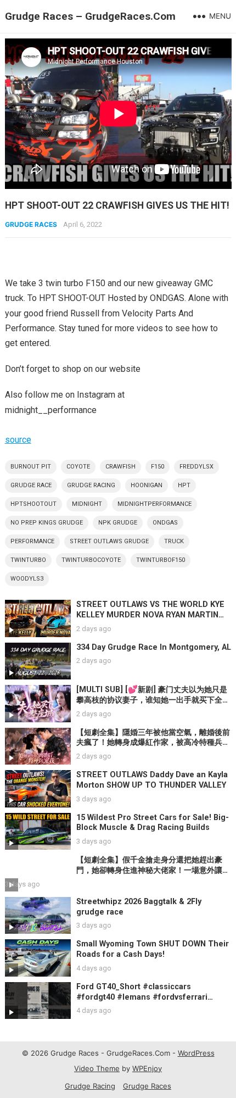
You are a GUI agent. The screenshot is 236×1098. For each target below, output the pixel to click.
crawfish (120, 466)
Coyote (78, 466)
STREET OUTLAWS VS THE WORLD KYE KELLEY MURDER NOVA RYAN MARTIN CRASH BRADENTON (150, 614)
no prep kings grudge (46, 522)
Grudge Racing (90, 1086)
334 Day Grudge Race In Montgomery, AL (153, 647)
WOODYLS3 (26, 578)
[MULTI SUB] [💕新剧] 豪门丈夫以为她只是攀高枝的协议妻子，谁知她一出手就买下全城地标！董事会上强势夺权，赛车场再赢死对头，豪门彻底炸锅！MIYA (153, 705)
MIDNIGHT (87, 504)
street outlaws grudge (109, 541)
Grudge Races (31, 224)
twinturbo (28, 560)
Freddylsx (196, 466)
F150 (157, 466)
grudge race (31, 485)
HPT (184, 485)
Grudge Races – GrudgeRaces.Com (90, 16)
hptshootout (33, 504)
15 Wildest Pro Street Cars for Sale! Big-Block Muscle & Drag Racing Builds (152, 823)
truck (174, 541)
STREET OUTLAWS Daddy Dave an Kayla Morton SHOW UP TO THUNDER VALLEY (152, 780)
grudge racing (91, 485)
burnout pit (30, 466)
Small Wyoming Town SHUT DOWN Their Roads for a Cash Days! (152, 949)
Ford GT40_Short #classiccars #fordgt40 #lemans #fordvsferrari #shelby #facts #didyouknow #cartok (147, 997)
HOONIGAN (146, 485)
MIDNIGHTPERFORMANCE (154, 504)
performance (32, 541)
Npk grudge (117, 522)
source (18, 439)
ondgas (165, 522)
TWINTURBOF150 (160, 560)
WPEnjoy (147, 1068)
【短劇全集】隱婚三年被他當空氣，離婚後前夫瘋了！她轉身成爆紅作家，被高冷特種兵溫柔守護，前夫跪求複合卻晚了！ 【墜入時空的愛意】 (153, 748)
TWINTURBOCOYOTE (91, 560)
